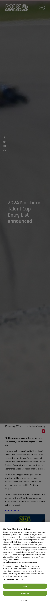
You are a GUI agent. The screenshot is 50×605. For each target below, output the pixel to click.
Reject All (25, 593)
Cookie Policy (13, 559)
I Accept (25, 586)
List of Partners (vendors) (13, 579)
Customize (25, 600)
